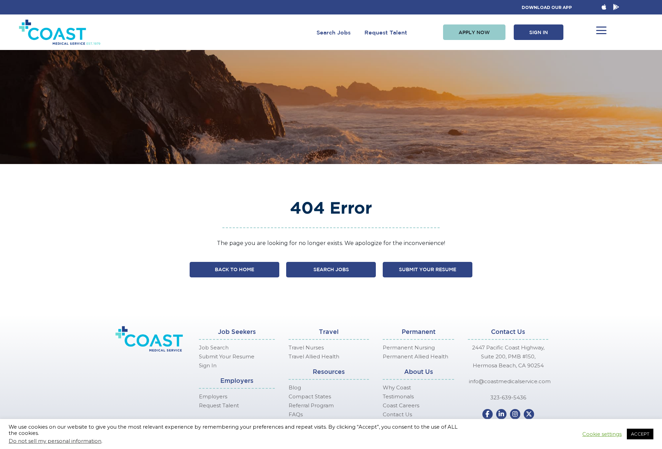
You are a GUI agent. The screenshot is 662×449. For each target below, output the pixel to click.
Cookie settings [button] (602, 434)
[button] (474, 32)
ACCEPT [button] (640, 434)
